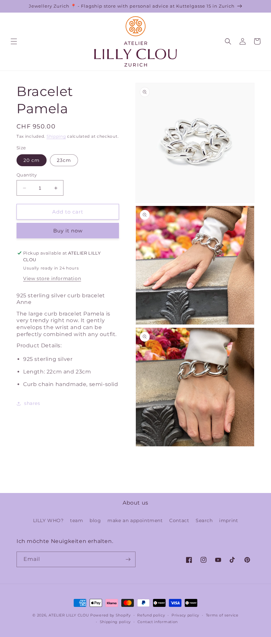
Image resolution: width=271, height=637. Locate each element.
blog (95, 520)
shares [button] (32, 403)
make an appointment (135, 520)
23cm (64, 160)
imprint (228, 520)
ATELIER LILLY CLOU (69, 615)
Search (204, 520)
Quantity (27, 174)
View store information (52, 278)
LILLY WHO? (48, 520)
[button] (14, 41)
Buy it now (68, 230)
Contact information (157, 621)
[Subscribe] (128, 559)
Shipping (56, 136)
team (76, 520)
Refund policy (151, 615)
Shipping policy (115, 621)
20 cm (31, 160)
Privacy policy (185, 615)
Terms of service (222, 615)
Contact (179, 520)
